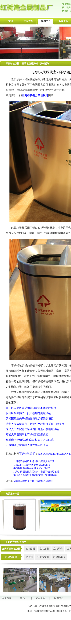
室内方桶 (44, 548)
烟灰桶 (29, 556)
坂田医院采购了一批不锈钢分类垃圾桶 (28, 413)
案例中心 (45, 21)
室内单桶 (57, 548)
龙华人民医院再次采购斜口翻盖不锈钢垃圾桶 (32, 429)
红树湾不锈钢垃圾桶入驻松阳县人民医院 (30, 439)
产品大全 (28, 21)
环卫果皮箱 (59, 556)
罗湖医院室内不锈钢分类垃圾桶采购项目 (30, 418)
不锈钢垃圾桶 (12, 63)
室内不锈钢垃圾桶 (11, 548)
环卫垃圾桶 (11, 556)
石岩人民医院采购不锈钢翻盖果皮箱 (27, 434)
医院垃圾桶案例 (30, 63)
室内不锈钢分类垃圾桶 (35, 95)
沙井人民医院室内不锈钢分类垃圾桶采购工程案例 (35, 424)
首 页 (10, 21)
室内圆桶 (30, 548)
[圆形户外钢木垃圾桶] (19, 530)
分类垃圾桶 (43, 556)
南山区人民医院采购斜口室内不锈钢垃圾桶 (31, 408)
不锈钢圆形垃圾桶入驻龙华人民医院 (27, 445)
